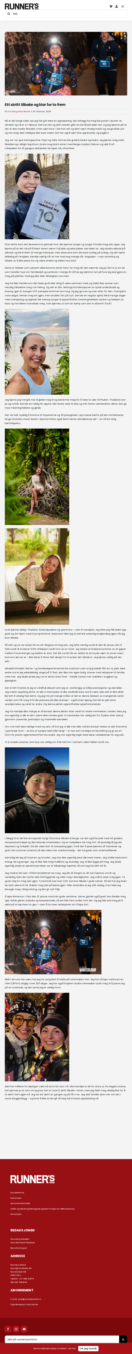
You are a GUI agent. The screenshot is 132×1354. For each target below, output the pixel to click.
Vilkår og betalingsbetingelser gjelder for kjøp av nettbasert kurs (42, 1208)
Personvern (15, 1198)
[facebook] (8, 1329)
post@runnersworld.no (29, 1299)
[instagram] (16, 1329)
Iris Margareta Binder (19, 111)
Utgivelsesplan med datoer (24, 1304)
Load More (66, 1141)
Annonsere (15, 1214)
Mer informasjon (18, 1248)
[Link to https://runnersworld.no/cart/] (110, 6)
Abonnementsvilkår (20, 1203)
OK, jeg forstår (88, 1348)
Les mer (71, 1348)
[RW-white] (32, 1176)
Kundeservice (17, 1192)
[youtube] (24, 1329)
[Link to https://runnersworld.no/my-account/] (116, 6)
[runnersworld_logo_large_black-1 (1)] (22, 4)
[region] (66, 1348)
